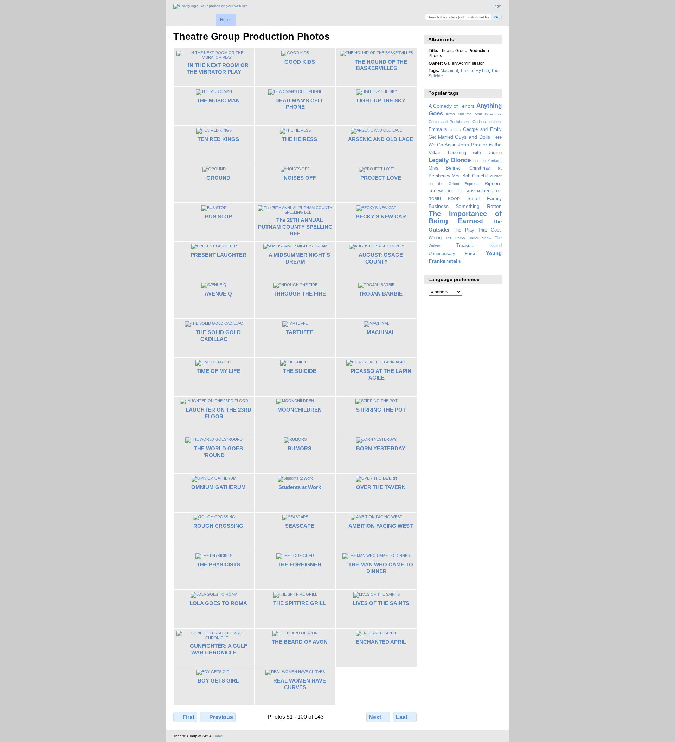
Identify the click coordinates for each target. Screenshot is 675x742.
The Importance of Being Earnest (465, 217)
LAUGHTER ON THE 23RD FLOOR (218, 413)
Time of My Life (474, 70)
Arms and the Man (464, 114)
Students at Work (299, 487)
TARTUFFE (299, 332)
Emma (435, 129)
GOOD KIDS (299, 62)
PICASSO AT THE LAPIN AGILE (381, 374)
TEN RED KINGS (218, 139)
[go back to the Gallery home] (210, 6)
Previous (221, 717)
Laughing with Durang (475, 152)
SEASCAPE (299, 526)
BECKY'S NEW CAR (381, 217)
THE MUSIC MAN (218, 100)
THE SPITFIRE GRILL (299, 603)
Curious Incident (487, 122)
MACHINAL (381, 332)
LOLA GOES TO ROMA (218, 603)
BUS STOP (218, 217)
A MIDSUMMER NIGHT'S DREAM (299, 258)
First (188, 717)
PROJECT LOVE (380, 178)
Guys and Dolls (472, 137)
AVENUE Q (218, 294)
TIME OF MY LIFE (218, 371)
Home (226, 19)
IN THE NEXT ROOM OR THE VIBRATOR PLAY (218, 68)
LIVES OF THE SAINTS (381, 603)
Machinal (449, 70)
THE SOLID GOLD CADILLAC (218, 335)
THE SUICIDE (299, 371)
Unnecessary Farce (452, 253)
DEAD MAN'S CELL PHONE (299, 103)
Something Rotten (479, 206)
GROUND (218, 178)
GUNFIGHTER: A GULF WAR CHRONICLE (218, 649)
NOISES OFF (300, 178)
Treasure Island (479, 245)
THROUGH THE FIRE (300, 294)
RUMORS (299, 448)
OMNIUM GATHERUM (218, 487)
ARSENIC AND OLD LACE (380, 139)
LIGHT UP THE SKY (380, 100)
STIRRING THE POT (381, 410)
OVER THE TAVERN (381, 487)
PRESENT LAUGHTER (218, 255)
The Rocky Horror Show (468, 238)
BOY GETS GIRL (218, 681)
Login (497, 6)
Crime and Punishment (449, 122)
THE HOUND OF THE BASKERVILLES (381, 65)
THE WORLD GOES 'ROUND (218, 451)
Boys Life (493, 114)
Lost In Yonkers (487, 161)
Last (401, 717)
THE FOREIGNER (299, 564)
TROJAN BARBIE (381, 294)
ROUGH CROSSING (218, 526)
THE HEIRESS (299, 139)
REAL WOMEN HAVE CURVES (299, 684)
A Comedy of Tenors (452, 106)
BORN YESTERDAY (380, 448)
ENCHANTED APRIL (381, 642)
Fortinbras (452, 130)
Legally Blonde (450, 160)
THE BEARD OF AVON (300, 642)
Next (375, 717)
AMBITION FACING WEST (380, 526)
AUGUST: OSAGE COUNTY (381, 258)
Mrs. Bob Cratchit (470, 175)
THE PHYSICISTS (218, 564)
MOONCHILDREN (299, 410)
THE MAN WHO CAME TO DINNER (380, 568)
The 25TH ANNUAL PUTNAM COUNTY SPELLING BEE (295, 226)
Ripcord (493, 183)
